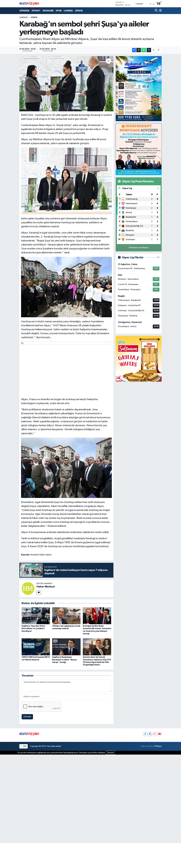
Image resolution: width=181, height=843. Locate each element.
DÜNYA (79, 11)
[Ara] (156, 11)
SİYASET (36, 11)
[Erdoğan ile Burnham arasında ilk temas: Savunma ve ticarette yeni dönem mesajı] (97, 616)
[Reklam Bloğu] (139, 88)
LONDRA (68, 11)
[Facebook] (145, 734)
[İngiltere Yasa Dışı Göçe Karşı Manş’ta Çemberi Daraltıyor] (36, 616)
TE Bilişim (158, 746)
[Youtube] (159, 734)
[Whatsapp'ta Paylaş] (143, 50)
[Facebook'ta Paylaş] (134, 50)
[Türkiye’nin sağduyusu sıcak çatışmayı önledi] (66, 616)
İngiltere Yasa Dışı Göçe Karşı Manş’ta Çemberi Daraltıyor (33, 628)
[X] (150, 734)
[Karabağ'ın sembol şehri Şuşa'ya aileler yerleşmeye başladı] (66, 83)
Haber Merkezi (46, 586)
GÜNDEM (24, 11)
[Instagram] (155, 734)
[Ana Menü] (160, 11)
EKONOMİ (48, 11)
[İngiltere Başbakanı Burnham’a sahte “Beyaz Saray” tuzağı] (66, 647)
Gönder (27, 717)
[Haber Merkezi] (28, 588)
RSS (25, 746)
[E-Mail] (39, 592)
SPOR (58, 11)
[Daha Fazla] (149, 50)
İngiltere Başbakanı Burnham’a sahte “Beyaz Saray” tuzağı (64, 659)
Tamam (110, 753)
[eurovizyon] (29, 3)
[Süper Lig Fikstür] (158, 257)
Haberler (23, 17)
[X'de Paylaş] (138, 50)
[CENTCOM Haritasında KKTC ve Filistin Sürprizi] (36, 647)
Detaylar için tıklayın (139, 247)
